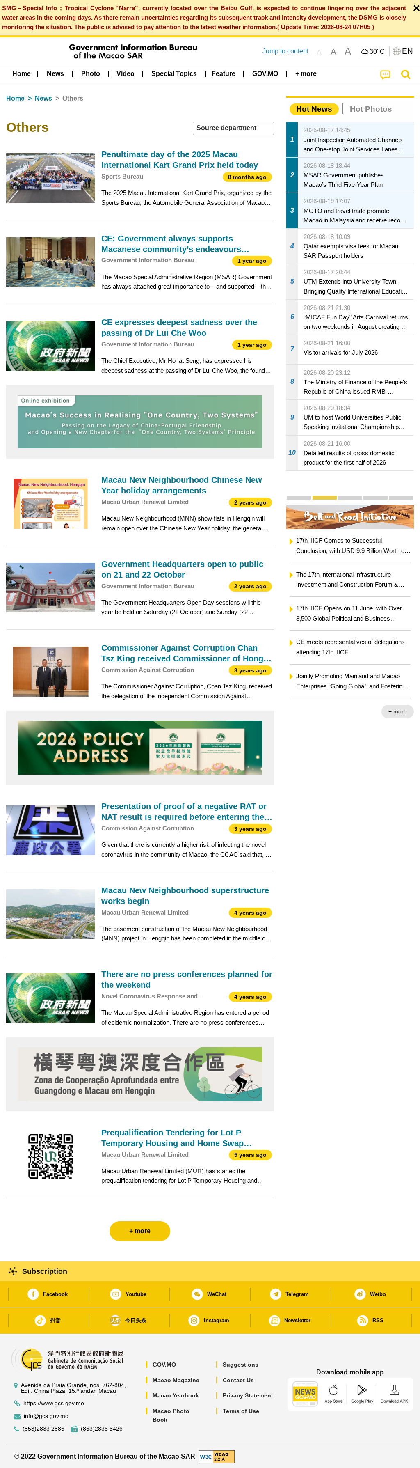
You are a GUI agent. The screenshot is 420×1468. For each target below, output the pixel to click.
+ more (308, 711)
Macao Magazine (176, 1380)
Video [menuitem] (125, 73)
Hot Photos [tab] (371, 109)
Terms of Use (241, 1411)
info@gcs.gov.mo (46, 1416)
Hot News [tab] (314, 109)
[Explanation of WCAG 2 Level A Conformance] (217, 1455)
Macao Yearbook (176, 1395)
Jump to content (285, 51)
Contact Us (238, 1380)
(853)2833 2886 (43, 1429)
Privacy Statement (248, 1395)
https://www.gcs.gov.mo (53, 1403)
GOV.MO (164, 1364)
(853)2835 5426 (102, 1429)
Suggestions (240, 1364)
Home (15, 98)
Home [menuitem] (21, 73)
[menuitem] (55, 74)
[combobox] (233, 128)
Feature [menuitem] (223, 73)
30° (377, 51)
